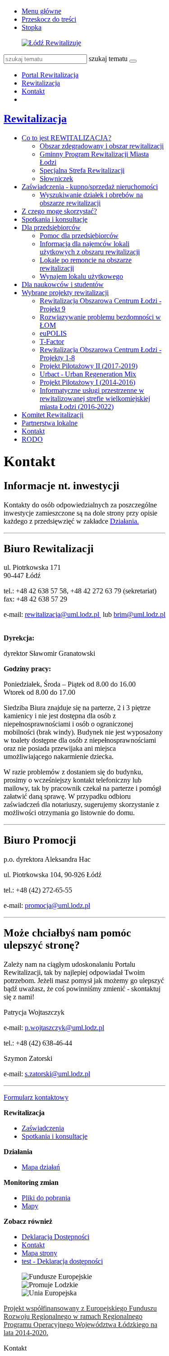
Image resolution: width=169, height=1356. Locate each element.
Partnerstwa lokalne (50, 423)
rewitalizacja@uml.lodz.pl (63, 614)
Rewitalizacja (41, 83)
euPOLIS (53, 333)
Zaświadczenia (43, 1128)
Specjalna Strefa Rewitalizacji (82, 170)
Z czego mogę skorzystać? (59, 211)
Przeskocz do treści (49, 19)
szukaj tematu (108, 58)
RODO (32, 439)
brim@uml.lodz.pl (139, 614)
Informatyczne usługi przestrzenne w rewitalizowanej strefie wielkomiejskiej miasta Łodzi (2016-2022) (95, 399)
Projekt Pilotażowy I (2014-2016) (87, 382)
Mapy (30, 1206)
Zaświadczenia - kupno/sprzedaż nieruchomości (90, 187)
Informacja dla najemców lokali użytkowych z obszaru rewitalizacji (90, 248)
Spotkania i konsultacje (54, 219)
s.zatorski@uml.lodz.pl (57, 1074)
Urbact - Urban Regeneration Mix (88, 374)
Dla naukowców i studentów (63, 284)
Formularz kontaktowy (36, 1097)
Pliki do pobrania (46, 1198)
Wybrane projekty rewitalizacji (65, 292)
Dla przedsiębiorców (51, 227)
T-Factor (52, 341)
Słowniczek (56, 178)
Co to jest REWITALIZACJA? (66, 138)
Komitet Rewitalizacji (52, 415)
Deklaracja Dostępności (55, 1237)
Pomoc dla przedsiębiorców (79, 235)
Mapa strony (39, 1253)
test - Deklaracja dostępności (62, 1261)
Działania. (124, 521)
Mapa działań (41, 1167)
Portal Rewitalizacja (50, 75)
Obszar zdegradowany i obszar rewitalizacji (102, 146)
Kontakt (33, 91)
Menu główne (41, 11)
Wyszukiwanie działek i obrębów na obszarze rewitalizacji (91, 199)
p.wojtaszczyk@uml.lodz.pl (64, 1027)
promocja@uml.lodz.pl (57, 905)
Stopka (31, 27)
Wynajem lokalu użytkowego (81, 276)
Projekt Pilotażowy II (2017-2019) (88, 366)
